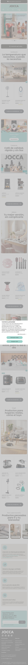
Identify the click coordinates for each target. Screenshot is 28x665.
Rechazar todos (14, 337)
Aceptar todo (14, 341)
